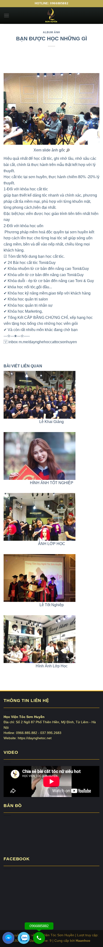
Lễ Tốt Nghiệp (52, 605)
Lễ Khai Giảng (51, 422)
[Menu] (6, 15)
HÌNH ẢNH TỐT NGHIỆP (51, 483)
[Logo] (51, 15)
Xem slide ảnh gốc (50, 150)
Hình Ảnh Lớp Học (52, 666)
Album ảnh (51, 32)
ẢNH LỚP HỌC (51, 544)
